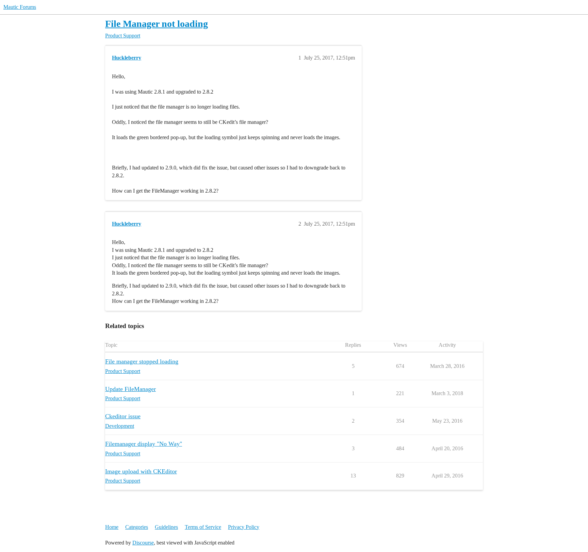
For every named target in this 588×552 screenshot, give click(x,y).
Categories (136, 527)
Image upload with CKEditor (141, 471)
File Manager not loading (156, 23)
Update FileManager (130, 389)
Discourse (143, 543)
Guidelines (166, 527)
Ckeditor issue (123, 416)
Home (111, 527)
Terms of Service (203, 527)
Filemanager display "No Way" (143, 443)
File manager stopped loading (141, 361)
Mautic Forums (19, 7)
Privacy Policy (243, 527)
